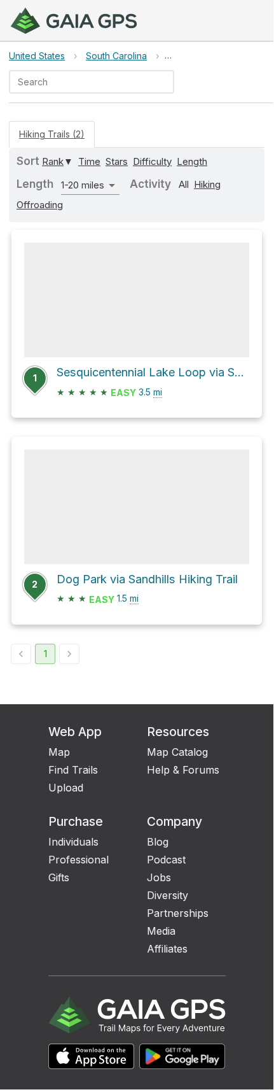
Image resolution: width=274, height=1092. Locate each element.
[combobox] (81, 82)
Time (89, 161)
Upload (65, 787)
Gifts (58, 877)
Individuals (73, 841)
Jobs (159, 877)
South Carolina (116, 55)
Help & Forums (183, 769)
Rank (53, 161)
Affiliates (167, 948)
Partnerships (178, 913)
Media (161, 931)
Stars (117, 161)
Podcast (166, 859)
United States (37, 55)
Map (59, 752)
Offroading (40, 205)
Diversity (167, 895)
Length (192, 161)
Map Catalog (177, 752)
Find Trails (73, 769)
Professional (78, 859)
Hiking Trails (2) (52, 134)
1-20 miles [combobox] (82, 185)
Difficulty (152, 161)
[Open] (168, 83)
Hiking (207, 184)
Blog (157, 841)
